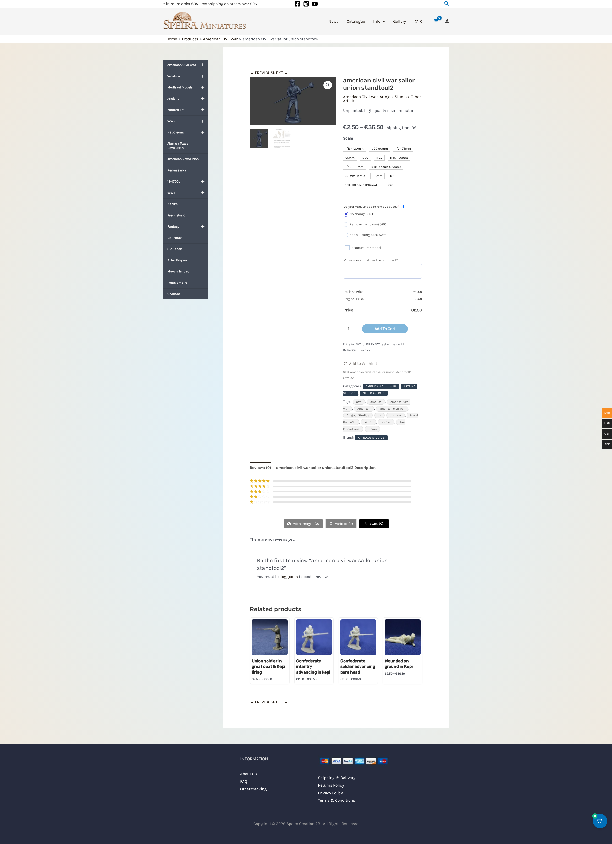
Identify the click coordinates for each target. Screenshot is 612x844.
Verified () (343, 524)
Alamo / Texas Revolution (177, 146)
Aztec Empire (177, 260)
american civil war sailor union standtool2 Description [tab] (326, 467)
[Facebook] (297, 4)
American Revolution (183, 159)
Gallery (399, 21)
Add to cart (385, 328)
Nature (172, 204)
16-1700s (173, 182)
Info (376, 21)
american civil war (392, 408)
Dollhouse (174, 238)
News (333, 21)
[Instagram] (306, 4)
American (364, 408)
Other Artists (374, 393)
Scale (348, 138)
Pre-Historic (176, 215)
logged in (289, 576)
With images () (305, 524)
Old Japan (174, 249)
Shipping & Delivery (336, 777)
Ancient (173, 99)
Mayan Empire (178, 271)
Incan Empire (177, 283)
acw (358, 401)
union (372, 429)
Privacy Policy (330, 792)
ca (379, 415)
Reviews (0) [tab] (260, 467)
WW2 (171, 121)
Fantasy (173, 226)
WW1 (171, 193)
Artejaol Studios (394, 96)
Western (173, 76)
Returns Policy (331, 785)
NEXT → (280, 72)
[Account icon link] (447, 21)
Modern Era (176, 110)
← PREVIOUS (261, 72)
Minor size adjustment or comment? (371, 260)
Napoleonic (176, 132)
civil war (395, 415)
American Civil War (181, 65)
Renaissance (176, 170)
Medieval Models (180, 87)
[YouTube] (315, 4)
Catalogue (356, 21)
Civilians (173, 294)
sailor (368, 422)
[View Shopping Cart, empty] (435, 21)
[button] (446, 3)
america (376, 401)
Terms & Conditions (336, 800)
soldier (386, 422)
